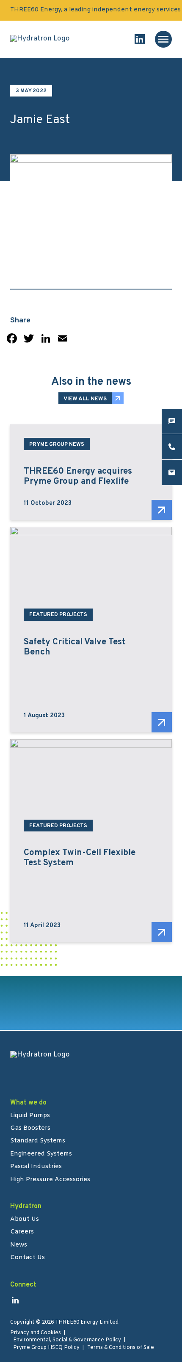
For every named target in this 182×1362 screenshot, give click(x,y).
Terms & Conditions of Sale (120, 1347)
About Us (24, 1220)
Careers (22, 1232)
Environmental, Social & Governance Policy (67, 1340)
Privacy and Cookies (35, 1333)
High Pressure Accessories (50, 1180)
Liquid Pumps (30, 1116)
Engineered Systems (41, 1154)
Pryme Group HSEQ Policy (46, 1347)
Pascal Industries (36, 1167)
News (18, 1245)
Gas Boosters (30, 1128)
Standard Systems (37, 1141)
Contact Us (27, 1258)
